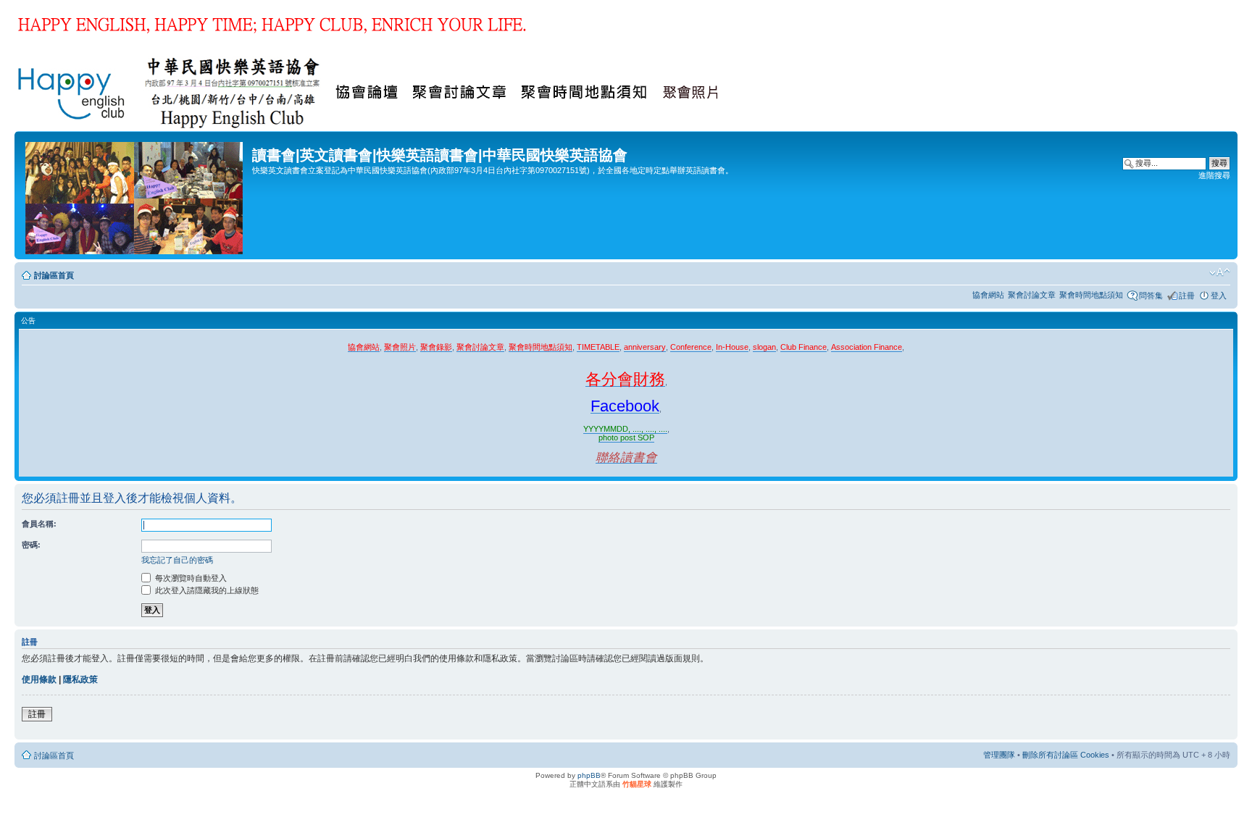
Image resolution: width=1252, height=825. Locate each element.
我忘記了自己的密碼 (177, 560)
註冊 (1187, 295)
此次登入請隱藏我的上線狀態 (206, 590)
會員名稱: (39, 523)
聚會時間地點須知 (1091, 294)
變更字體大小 (1219, 272)
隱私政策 (80, 679)
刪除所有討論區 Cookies (1065, 754)
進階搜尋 (1214, 175)
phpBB (589, 775)
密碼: (31, 544)
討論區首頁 (54, 275)
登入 (1219, 295)
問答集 (1151, 295)
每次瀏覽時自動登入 (190, 578)
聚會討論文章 (1032, 294)
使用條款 (39, 679)
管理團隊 (999, 754)
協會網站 (988, 294)
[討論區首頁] (135, 195)
